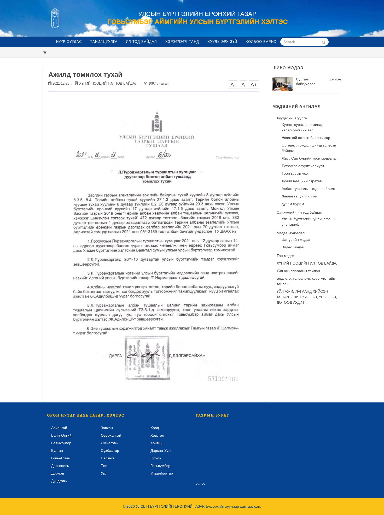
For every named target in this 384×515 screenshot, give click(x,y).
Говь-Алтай (60, 458)
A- (233, 84)
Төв (104, 466)
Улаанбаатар (161, 473)
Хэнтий (156, 443)
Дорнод (57, 473)
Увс (104, 473)
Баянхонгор (61, 443)
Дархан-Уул (160, 450)
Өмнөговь (109, 443)
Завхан (107, 428)
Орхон (155, 458)
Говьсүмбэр (160, 466)
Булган (57, 450)
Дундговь (59, 481)
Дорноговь (60, 466)
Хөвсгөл (157, 435)
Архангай (59, 428)
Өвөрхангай (111, 435)
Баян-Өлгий (61, 435)
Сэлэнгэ (107, 458)
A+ (254, 84)
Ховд (154, 428)
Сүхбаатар (110, 450)
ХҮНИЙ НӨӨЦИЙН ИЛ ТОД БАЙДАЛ (108, 83)
